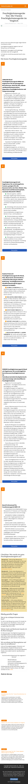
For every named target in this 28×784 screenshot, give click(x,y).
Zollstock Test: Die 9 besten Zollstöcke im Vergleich (13, 722)
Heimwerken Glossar (7, 569)
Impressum (14, 767)
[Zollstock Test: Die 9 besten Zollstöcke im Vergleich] (14, 712)
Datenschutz (21, 767)
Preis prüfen (14, 158)
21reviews (17, 782)
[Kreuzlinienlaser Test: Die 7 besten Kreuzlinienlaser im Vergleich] (14, 683)
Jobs (9, 767)
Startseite (3, 10)
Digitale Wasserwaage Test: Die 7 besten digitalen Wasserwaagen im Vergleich (12, 752)
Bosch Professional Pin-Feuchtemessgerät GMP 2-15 (11, 506)
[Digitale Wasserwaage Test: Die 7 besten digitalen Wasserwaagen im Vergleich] (14, 741)
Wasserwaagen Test (6, 609)
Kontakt (6, 767)
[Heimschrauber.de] (14, 2)
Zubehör (9, 10)
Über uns (21, 766)
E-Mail (11, 669)
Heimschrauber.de (6, 6)
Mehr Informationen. (19, 776)
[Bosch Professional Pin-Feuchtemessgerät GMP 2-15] (14, 496)
